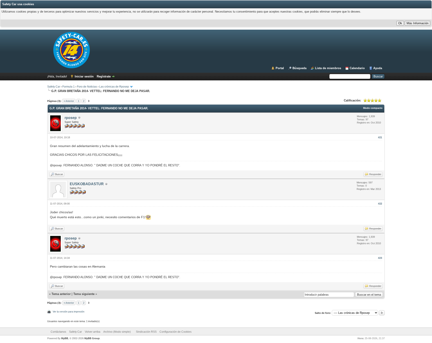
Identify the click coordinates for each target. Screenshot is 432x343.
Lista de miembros (328, 68)
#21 (380, 137)
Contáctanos (58, 331)
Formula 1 (68, 86)
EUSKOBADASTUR (87, 184)
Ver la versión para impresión (68, 311)
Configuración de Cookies (175, 331)
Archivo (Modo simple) (117, 331)
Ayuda (377, 68)
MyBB (64, 338)
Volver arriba (92, 331)
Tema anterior (61, 294)
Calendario (357, 68)
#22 (380, 203)
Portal (280, 68)
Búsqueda (299, 68)
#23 (380, 258)
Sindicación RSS (146, 331)
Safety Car (53, 86)
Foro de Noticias (87, 86)
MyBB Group (92, 338)
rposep (71, 118)
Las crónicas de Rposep (114, 86)
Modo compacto (372, 108)
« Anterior (69, 101)
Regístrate (104, 76)
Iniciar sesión (84, 76)
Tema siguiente (83, 294)
